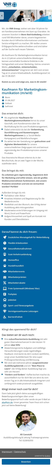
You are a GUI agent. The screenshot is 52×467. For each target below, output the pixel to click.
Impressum (7, 451)
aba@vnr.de (7, 402)
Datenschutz (20, 451)
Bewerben (26, 461)
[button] (2, 15)
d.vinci (47, 456)
